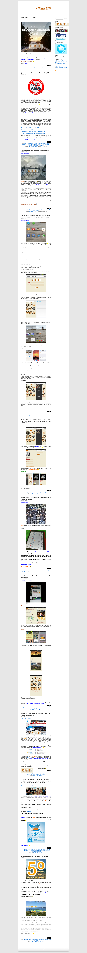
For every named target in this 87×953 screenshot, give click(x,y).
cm (31, 67)
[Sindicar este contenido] (55, 71)
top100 (41, 774)
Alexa (28, 757)
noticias (40, 144)
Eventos (34, 852)
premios (35, 850)
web (36, 414)
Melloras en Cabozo (36, 493)
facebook (42, 143)
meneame (37, 144)
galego (34, 67)
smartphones (47, 707)
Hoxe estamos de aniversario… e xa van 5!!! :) (35, 856)
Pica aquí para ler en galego (26, 718)
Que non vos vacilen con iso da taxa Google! (35, 73)
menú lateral (36, 491)
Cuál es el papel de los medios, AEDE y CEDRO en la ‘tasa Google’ (33, 131)
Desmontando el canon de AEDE (27, 129)
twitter (40, 145)
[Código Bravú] (61, 53)
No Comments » (44, 415)
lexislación (30, 144)
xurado (39, 851)
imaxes (46, 706)
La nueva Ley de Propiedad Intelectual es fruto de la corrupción (33, 133)
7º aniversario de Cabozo (28, 17)
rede (41, 209)
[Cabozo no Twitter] (61, 40)
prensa (48, 144)
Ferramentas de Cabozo (36, 415)
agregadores (29, 143)
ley (33, 144)
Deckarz (22, 206)
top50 (49, 571)
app (26, 491)
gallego (23, 571)
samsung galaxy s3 (37, 413)
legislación (24, 144)
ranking (46, 773)
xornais (42, 145)
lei (27, 144)
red (49, 773)
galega (33, 209)
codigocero (33, 773)
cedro (39, 143)
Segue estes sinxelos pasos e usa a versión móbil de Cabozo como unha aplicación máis (36, 216)
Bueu (25, 849)
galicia (37, 67)
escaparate (39, 570)
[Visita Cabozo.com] (62, 25)
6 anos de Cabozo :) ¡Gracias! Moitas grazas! (35, 150)
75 (24, 773)
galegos (46, 570)
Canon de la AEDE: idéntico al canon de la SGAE (30, 127)
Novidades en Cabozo (34, 709)
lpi (34, 144)
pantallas (32, 707)
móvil (22, 413)
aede (25, 143)
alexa (27, 773)
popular (30, 571)
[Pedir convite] (61, 31)
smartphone (34, 492)
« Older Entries (23, 945)
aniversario (25, 67)
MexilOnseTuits (27, 850)
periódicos (44, 144)
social (33, 210)
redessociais (26, 413)
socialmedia (36, 68)
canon (36, 143)
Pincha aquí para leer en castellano (27, 785)
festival (43, 849)
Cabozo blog (43, 7)
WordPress (49, 949)
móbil (40, 491)
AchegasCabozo (59, 71)
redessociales (48, 67)
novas (29, 707)
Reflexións (35, 146)
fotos (35, 706)
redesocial (37, 707)
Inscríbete (29, 811)
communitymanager (30, 570)
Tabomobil (49, 413)
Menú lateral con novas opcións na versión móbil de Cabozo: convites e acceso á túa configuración (36, 421)
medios (27, 571)
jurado (23, 850)
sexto (49, 209)
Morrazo (32, 850)
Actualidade (30, 146)
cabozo (29, 67)
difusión (35, 570)
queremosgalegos (41, 67)
